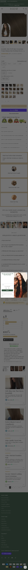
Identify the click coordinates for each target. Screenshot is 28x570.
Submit (7, 290)
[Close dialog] (26, 273)
